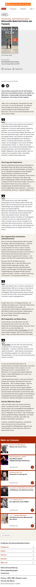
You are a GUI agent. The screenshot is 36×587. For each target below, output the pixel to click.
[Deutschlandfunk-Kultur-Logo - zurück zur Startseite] (18, 4)
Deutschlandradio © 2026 (10, 584)
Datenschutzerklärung (9, 568)
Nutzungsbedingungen (9, 570)
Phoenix (19, 578)
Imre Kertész (23, 330)
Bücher (5, 14)
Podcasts (23, 9)
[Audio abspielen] (32, 467)
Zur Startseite (6, 535)
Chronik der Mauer (8, 581)
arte (25, 578)
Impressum (5, 573)
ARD (9, 578)
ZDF (13, 578)
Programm (13, 9)
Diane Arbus (6, 344)
